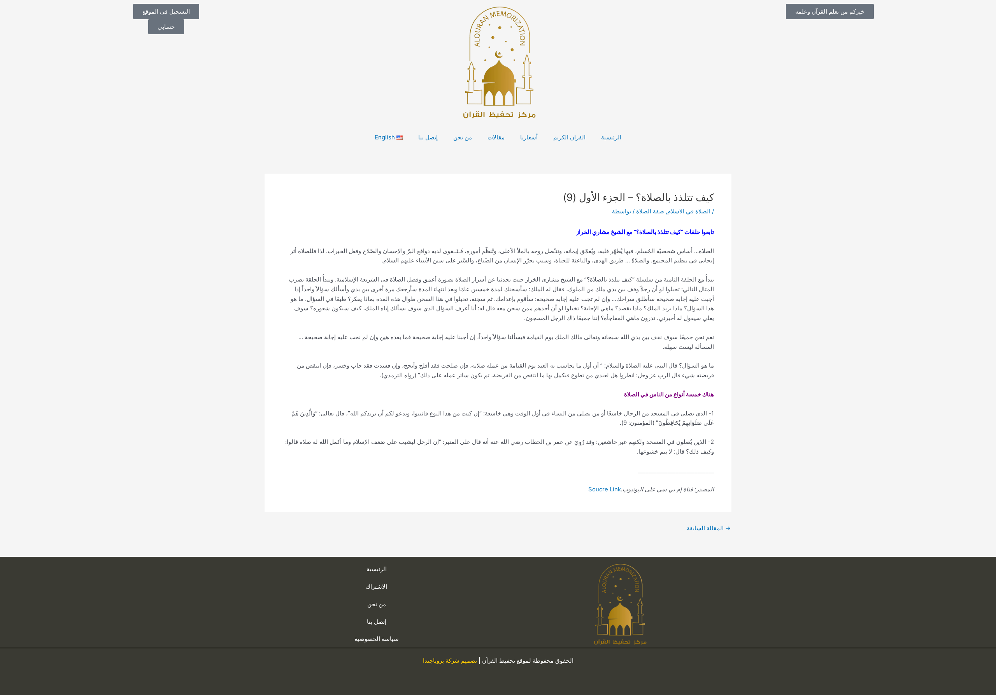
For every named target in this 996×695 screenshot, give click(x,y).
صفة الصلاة (650, 211)
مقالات (496, 137)
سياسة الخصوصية (376, 638)
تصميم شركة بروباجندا (450, 660)
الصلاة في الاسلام (688, 211)
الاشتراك (376, 586)
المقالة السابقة (709, 528)
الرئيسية (611, 137)
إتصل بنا (428, 137)
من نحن (462, 137)
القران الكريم (569, 137)
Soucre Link (604, 489)
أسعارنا (529, 137)
